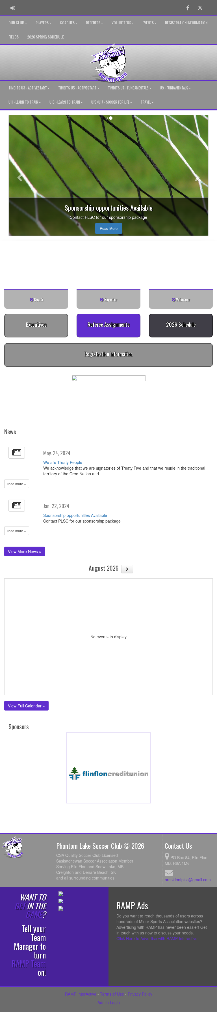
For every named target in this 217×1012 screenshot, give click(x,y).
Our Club (16, 22)
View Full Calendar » (26, 706)
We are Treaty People (62, 462)
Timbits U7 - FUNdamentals (128, 88)
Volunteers (121, 22)
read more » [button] (16, 483)
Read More (109, 228)
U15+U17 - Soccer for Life (110, 102)
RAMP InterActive (80, 994)
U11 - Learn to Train (23, 102)
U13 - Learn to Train (64, 102)
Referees (93, 22)
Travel (146, 102)
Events (148, 22)
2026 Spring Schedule (45, 37)
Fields (13, 37)
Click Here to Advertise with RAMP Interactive (157, 938)
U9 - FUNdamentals (174, 88)
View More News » (24, 551)
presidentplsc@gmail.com (188, 879)
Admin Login (108, 1002)
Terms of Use (112, 994)
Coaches (67, 22)
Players (42, 22)
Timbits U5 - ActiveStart (77, 88)
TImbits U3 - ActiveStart (27, 88)
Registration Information (186, 22)
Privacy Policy (140, 994)
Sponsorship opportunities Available (75, 515)
